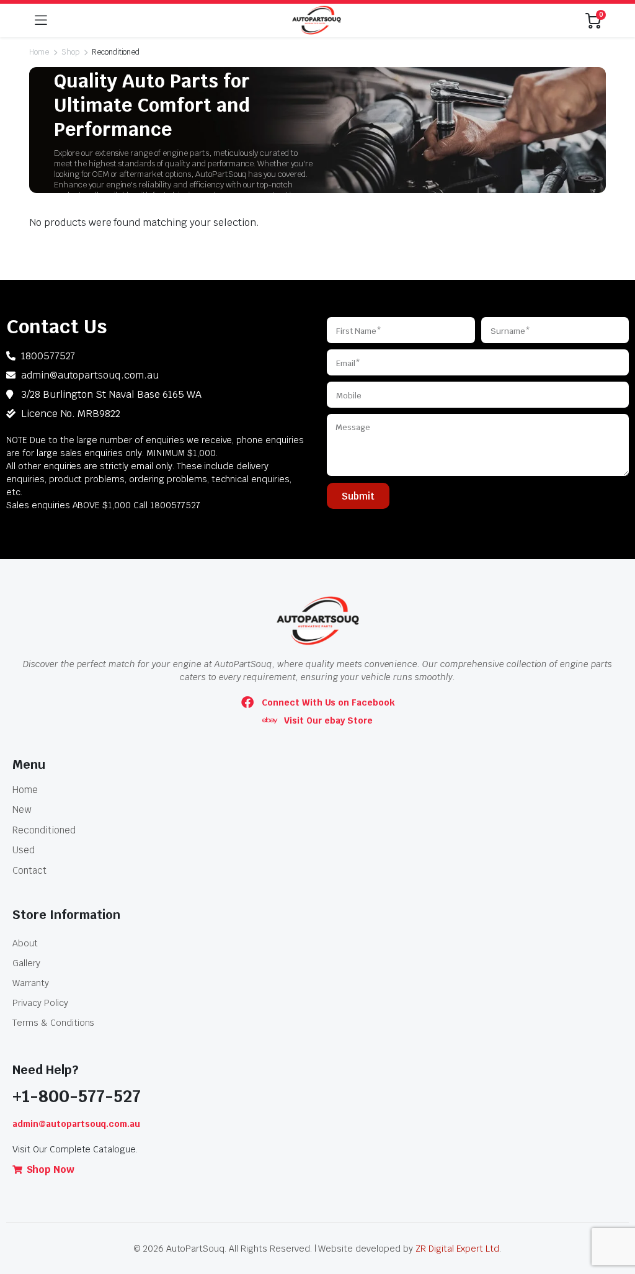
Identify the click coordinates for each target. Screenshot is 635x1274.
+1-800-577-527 (76, 1096)
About (25, 943)
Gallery (26, 963)
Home (39, 52)
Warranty (30, 983)
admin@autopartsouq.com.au (76, 1123)
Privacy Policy (40, 1002)
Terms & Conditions (53, 1022)
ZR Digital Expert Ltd (457, 1248)
